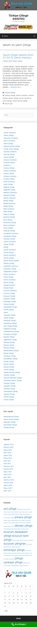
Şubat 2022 (8, 455)
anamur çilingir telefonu (24, 514)
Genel (6, 312)
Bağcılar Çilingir (9, 187)
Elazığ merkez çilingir (8, 529)
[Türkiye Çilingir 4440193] (18, 27)
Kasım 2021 (8, 458)
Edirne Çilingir (8, 282)
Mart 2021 (7, 477)
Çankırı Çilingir (9, 244)
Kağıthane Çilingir (10, 329)
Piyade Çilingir (9, 361)
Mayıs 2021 (8, 472)
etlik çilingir (28, 550)
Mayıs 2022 (8, 450)
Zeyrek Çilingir (9, 399)
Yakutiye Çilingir (9, 389)
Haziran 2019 (8, 483)
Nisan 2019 (8, 488)
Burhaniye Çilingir (10, 222)
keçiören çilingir (7, 553)
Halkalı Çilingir (9, 318)
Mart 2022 (7, 453)
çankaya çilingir (13, 562)
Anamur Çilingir (9, 168)
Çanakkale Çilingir (10, 236)
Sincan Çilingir (9, 364)
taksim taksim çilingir (20, 101)
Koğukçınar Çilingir (10, 340)
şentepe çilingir (14, 565)
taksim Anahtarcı (22, 95)
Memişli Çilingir (9, 348)
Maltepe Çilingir (9, 342)
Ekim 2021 (7, 461)
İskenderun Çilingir (10, 323)
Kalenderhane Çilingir (11, 331)
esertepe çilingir (7, 547)
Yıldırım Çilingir (9, 397)
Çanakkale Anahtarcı (11, 233)
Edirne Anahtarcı (10, 280)
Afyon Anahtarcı (9, 141)
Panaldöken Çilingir (10, 359)
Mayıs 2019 (8, 485)
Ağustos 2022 (9, 444)
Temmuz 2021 (9, 466)
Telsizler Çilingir (9, 375)
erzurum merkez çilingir (17, 540)
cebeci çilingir (11, 522)
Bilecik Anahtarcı (10, 198)
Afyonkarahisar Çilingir (12, 146)
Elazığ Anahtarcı (9, 285)
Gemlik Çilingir (9, 310)
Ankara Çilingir (9, 173)
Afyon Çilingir (8, 143)
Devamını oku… (16, 87)
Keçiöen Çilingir (9, 337)
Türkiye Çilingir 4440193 (18, 17)
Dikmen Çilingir (9, 263)
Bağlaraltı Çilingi (9, 190)
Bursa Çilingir (8, 228)
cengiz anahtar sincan (20, 522)
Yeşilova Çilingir (9, 394)
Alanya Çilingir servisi (23, 512)
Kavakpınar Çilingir (10, 334)
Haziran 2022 (8, 447)
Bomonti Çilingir (9, 217)
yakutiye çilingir (28, 555)
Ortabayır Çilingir (10, 356)
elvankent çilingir (24, 529)
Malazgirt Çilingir (10, 422)
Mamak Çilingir (9, 345)
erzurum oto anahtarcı (28, 540)
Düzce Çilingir (8, 277)
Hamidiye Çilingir (10, 320)
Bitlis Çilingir (8, 211)
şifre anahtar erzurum (23, 565)
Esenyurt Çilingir (9, 296)
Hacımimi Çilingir (10, 315)
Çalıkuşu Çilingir (9, 231)
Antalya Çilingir (9, 179)
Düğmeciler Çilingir (10, 271)
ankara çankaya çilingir (9, 517)
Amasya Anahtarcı (10, 160)
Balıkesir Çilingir (9, 195)
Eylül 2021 (7, 463)
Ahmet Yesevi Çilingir (11, 149)
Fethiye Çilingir (9, 304)
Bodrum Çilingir (9, 214)
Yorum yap (8, 103)
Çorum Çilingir (9, 252)
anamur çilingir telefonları (13, 514)
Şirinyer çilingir (7, 565)
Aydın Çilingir (8, 184)
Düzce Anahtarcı (9, 274)
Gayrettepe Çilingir (10, 307)
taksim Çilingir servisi (15, 98)
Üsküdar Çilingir (9, 383)
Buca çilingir (8, 220)
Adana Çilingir (9, 135)
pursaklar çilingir (25, 553)
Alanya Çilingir (9, 157)
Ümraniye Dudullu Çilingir (13, 380)
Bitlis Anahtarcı (9, 209)
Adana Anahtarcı (10, 133)
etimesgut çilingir (14, 549)
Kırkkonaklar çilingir (15, 553)
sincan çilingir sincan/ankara (17, 555)
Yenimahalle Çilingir (11, 391)
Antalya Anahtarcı (10, 176)
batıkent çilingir (14, 520)
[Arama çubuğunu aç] (34, 36)
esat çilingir (29, 544)
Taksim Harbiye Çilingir (12, 372)
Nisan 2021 (8, 474)
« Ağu (6, 611)
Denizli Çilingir (9, 258)
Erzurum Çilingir (9, 293)
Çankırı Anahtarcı (10, 241)
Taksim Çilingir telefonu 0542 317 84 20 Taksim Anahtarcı (18, 56)
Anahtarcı (7, 165)
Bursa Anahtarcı (9, 225)
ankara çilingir (23, 517)
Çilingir (6, 247)
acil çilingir (10, 508)
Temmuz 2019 (9, 480)
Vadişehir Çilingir (10, 386)
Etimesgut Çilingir (10, 301)
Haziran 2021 (8, 469)
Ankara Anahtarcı (10, 171)
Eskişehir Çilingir (9, 299)
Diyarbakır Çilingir (10, 269)
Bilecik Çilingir (8, 201)
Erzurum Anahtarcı (10, 291)
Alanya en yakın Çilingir (12, 512)
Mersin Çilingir (9, 353)
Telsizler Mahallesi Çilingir (13, 378)
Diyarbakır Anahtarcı (11, 266)
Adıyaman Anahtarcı (11, 138)
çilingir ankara (26, 562)
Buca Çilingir (21, 520)
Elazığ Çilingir (8, 288)
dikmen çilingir (24, 525)
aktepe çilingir (20, 509)
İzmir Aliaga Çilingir (10, 326)
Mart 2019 (7, 491)
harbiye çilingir (10, 95)
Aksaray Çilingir (9, 154)
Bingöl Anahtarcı (9, 203)
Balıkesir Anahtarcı (10, 192)
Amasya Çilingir (9, 162)
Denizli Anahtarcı (10, 255)
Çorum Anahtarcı (10, 250)
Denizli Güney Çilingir (11, 261)
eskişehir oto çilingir (16, 547)
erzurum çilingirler (15, 543)
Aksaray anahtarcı (10, 152)
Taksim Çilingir (10, 93)
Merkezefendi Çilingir (11, 350)
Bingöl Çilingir (8, 206)
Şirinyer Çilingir (9, 367)
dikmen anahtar (10, 526)
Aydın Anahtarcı (9, 182)
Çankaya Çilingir (9, 239)
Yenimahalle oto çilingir (9, 559)
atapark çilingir (7, 520)
